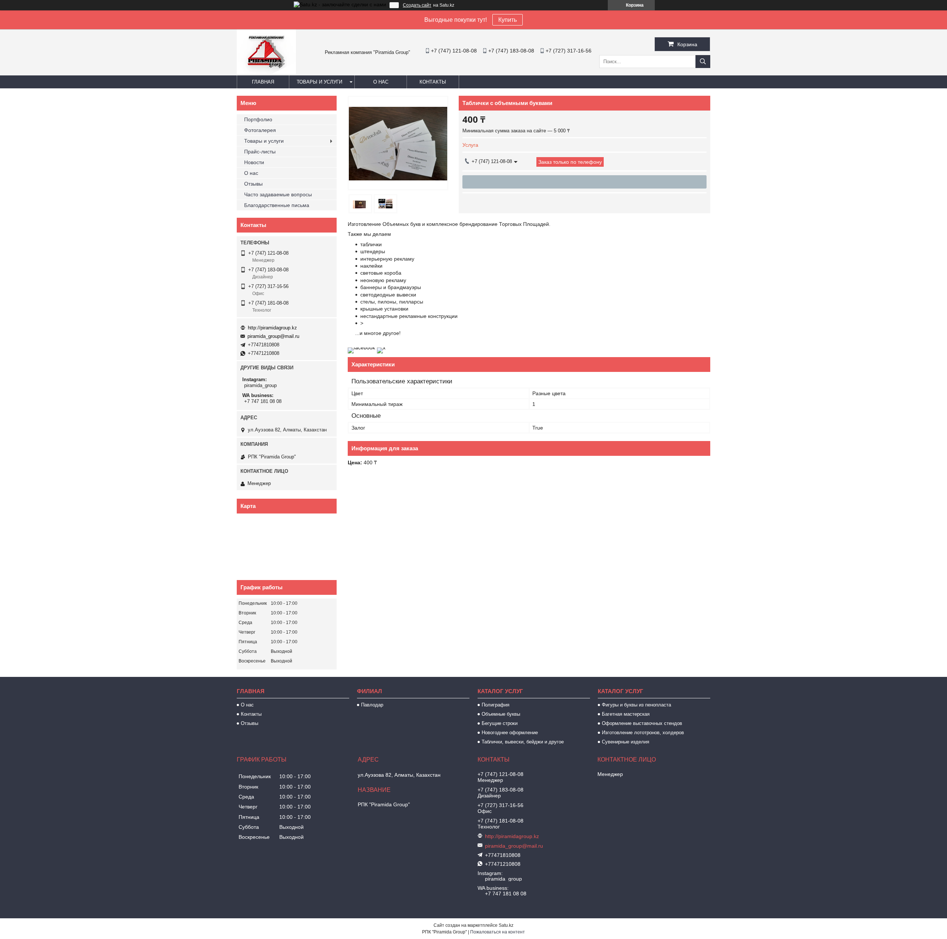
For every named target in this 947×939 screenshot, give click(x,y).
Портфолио (258, 119)
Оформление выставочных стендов (642, 723)
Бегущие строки (500, 723)
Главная (263, 82)
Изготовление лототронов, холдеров (643, 732)
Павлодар (372, 705)
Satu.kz (506, 925)
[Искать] (702, 61)
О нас (380, 82)
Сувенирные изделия (625, 742)
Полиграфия (495, 705)
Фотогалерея (260, 130)
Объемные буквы (501, 714)
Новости (254, 162)
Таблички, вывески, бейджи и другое (523, 742)
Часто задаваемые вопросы (278, 194)
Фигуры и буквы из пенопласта (636, 705)
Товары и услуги (319, 82)
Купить (507, 20)
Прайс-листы (260, 152)
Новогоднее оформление (510, 732)
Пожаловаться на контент (497, 932)
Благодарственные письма (276, 205)
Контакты (432, 82)
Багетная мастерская (626, 714)
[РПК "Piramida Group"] (266, 72)
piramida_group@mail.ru (273, 336)
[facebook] (361, 347)
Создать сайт (417, 5)
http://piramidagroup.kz (272, 327)
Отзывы (253, 184)
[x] (381, 347)
